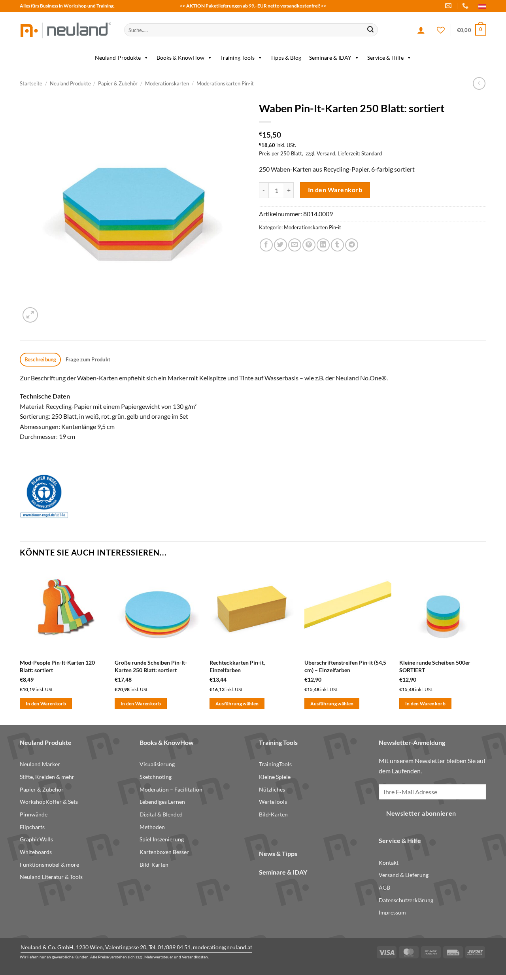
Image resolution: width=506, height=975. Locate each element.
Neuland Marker (40, 764)
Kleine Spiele (275, 776)
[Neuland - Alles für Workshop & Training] (66, 30)
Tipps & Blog (285, 57)
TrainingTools (275, 764)
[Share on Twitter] (280, 244)
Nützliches (272, 789)
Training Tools (237, 57)
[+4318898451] (466, 5)
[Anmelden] (421, 30)
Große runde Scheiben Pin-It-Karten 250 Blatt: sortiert (151, 666)
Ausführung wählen (237, 703)
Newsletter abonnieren (421, 813)
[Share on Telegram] (351, 244)
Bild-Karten (154, 864)
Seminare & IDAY (330, 57)
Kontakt (388, 862)
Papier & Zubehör (118, 83)
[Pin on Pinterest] (308, 244)
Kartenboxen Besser (164, 851)
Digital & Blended (161, 814)
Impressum (392, 912)
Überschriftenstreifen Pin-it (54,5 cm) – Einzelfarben (345, 666)
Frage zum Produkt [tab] (88, 359)
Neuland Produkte (70, 83)
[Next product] (479, 83)
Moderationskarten (167, 83)
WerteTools (273, 801)
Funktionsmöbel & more (49, 864)
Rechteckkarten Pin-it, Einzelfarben (237, 666)
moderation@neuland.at (222, 947)
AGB (384, 887)
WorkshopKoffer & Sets (49, 801)
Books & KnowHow (180, 57)
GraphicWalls (36, 839)
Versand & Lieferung (404, 874)
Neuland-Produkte (118, 57)
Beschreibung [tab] (41, 359)
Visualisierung (157, 764)
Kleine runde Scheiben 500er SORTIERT (434, 666)
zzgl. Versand (320, 153)
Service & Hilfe (385, 57)
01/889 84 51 (174, 947)
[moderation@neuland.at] (449, 5)
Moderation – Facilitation (171, 789)
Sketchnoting (156, 776)
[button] (471, 30)
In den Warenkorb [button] (46, 703)
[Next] (486, 645)
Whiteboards (36, 851)
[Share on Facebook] (266, 244)
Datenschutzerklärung (406, 900)
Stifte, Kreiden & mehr (47, 776)
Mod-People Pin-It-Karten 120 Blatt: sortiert (57, 666)
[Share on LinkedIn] (323, 244)
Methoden (152, 827)
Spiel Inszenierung (162, 839)
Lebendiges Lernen (162, 801)
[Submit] (370, 30)
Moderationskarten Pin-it (225, 83)
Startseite (31, 83)
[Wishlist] (441, 30)
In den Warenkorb (335, 189)
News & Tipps (278, 853)
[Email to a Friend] (294, 244)
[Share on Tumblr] (337, 244)
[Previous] (20, 645)
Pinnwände (33, 814)
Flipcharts (32, 827)
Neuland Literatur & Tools (51, 876)
